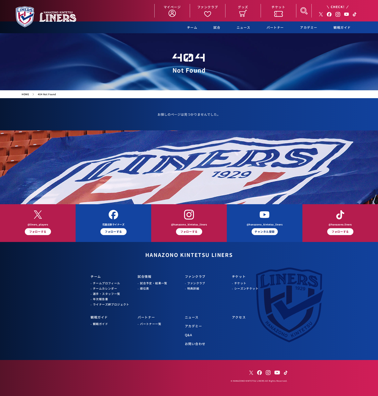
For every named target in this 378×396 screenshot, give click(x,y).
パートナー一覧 (150, 324)
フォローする (37, 232)
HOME (25, 94)
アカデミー (308, 27)
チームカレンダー (105, 288)
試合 (216, 27)
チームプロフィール (106, 283)
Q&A (188, 335)
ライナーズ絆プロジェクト (111, 304)
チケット (239, 276)
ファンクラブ (195, 276)
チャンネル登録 (265, 232)
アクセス (239, 317)
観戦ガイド (342, 27)
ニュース (243, 27)
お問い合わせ (195, 344)
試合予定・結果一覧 (153, 283)
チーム (192, 27)
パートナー (275, 27)
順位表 (144, 288)
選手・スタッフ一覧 (106, 293)
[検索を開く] (303, 11)
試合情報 (144, 276)
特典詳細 (193, 288)
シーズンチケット (246, 288)
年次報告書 (100, 299)
